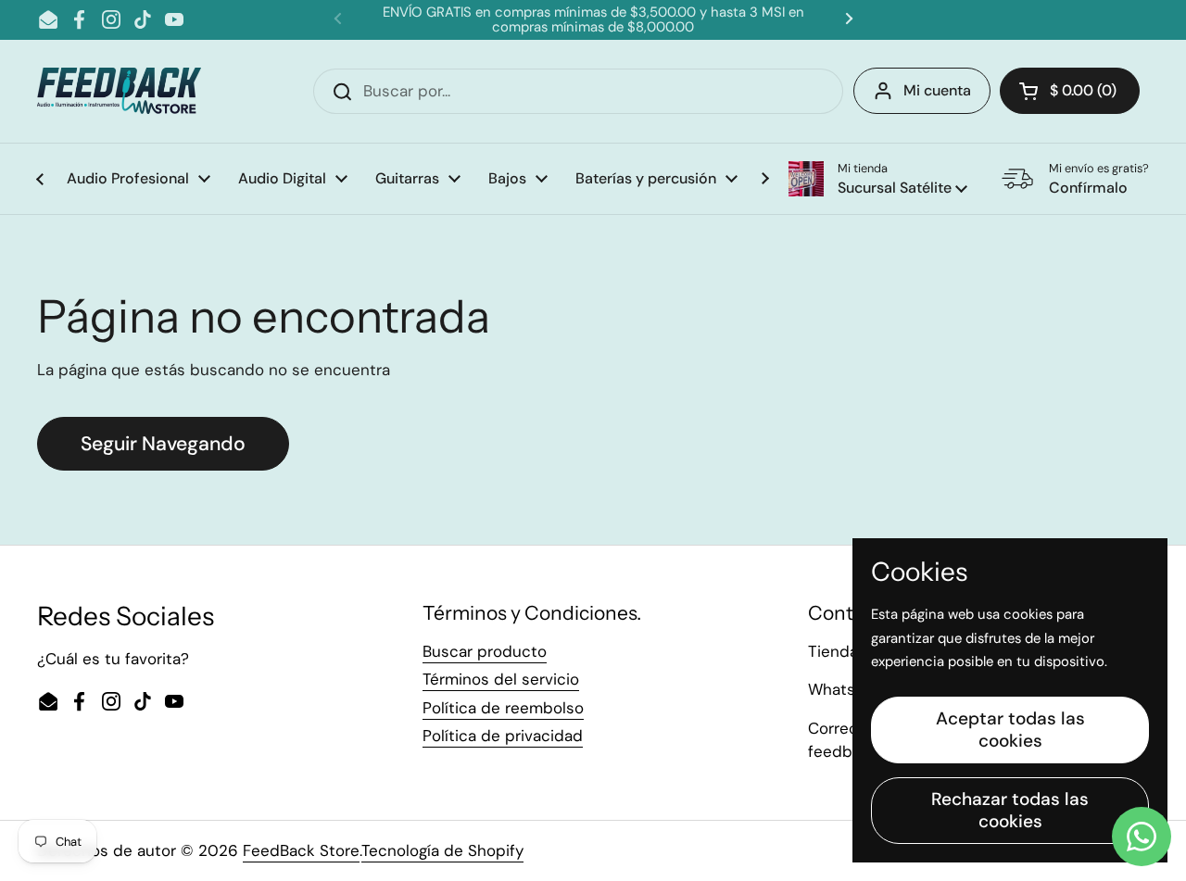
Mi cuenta (937, 90)
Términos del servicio (501, 679)
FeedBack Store (301, 850)
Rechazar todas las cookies (1010, 810)
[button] (878, 178)
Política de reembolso (503, 708)
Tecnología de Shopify (442, 850)
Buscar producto (485, 651)
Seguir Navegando (163, 444)
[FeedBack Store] (119, 91)
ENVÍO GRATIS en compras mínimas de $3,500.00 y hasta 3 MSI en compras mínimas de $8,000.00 (593, 20)
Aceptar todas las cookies (1010, 729)
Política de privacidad (503, 735)
